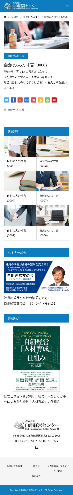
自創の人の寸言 (16, 55)
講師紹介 (36, 476)
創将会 (36, 466)
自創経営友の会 (14, 466)
